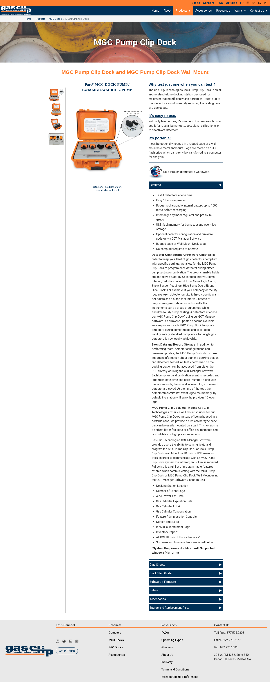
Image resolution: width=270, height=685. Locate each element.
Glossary (167, 647)
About (167, 10)
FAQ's (165, 632)
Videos (154, 590)
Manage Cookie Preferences (179, 677)
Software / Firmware (163, 581)
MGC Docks (55, 18)
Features (155, 185)
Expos (196, 3)
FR (242, 3)
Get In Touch (67, 651)
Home (155, 10)
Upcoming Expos (172, 640)
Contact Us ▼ (259, 10)
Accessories (203, 10)
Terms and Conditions (175, 669)
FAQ (220, 3)
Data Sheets (157, 564)
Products (40, 18)
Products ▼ (183, 10)
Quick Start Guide (161, 573)
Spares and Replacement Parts (169, 607)
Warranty (240, 10)
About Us (167, 654)
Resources (223, 10)
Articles (231, 3)
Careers (209, 3)
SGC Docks (116, 647)
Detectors (115, 632)
